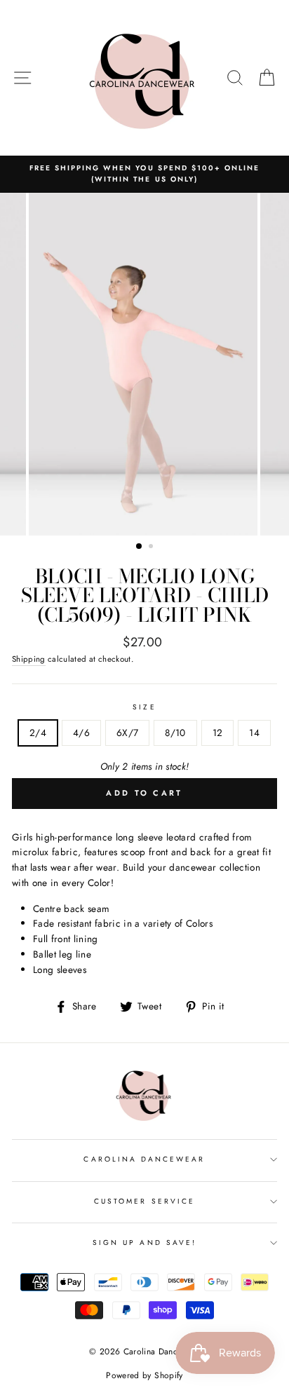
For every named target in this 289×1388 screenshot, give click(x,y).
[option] (144, 174)
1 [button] (139, 546)
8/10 (175, 733)
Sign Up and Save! (144, 1242)
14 (254, 733)
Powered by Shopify (144, 1375)
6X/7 (127, 733)
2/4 (37, 733)
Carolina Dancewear (144, 1159)
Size (144, 707)
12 (218, 733)
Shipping (29, 659)
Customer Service (144, 1201)
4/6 (81, 733)
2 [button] (152, 547)
